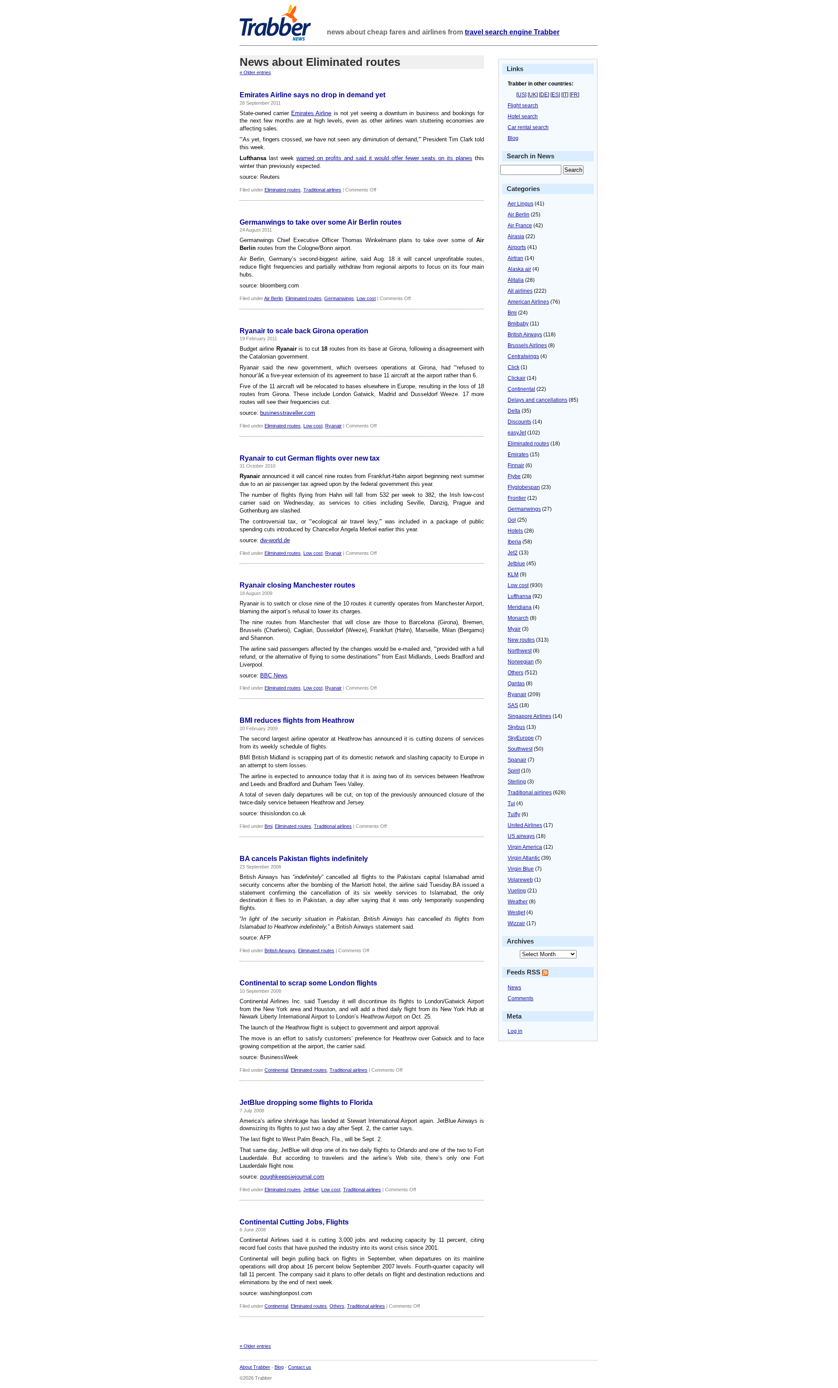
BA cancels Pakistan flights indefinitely (304, 858)
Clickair (516, 378)
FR (574, 95)
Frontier (517, 498)
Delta (514, 411)
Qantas (516, 683)
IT (565, 95)
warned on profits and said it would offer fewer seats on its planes (384, 158)
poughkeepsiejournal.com (292, 1176)
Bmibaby (518, 324)
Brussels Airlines (527, 345)
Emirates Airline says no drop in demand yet (312, 95)
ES (555, 95)
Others (337, 1306)
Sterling (517, 782)
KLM (513, 574)
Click (513, 367)
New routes (521, 640)
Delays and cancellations (537, 400)
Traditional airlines (322, 189)
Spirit (514, 771)
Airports (517, 247)
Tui (511, 803)
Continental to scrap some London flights (308, 983)
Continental (276, 1070)
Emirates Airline (311, 113)
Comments (520, 998)
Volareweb (520, 880)
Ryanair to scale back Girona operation (304, 331)
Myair (514, 629)
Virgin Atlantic (524, 858)
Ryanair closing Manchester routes (297, 585)
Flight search (523, 106)
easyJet (517, 433)
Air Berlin (273, 298)
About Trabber (255, 1367)
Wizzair (516, 923)
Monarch (518, 618)
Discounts (519, 422)
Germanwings (339, 298)
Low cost (366, 298)
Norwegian (521, 662)
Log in (515, 1031)
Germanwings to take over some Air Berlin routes (321, 222)
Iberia (514, 542)
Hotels (515, 531)
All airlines (520, 291)
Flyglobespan (524, 487)
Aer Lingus (520, 204)
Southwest (520, 749)
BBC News (274, 675)
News (514, 988)
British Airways (279, 950)
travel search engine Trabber (512, 32)
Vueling (517, 891)
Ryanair (333, 425)
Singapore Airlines (529, 716)
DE (544, 95)
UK (532, 95)
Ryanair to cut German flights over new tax (310, 458)
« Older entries (255, 72)
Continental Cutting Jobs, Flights (294, 1222)
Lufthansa (519, 596)
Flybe (514, 476)
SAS (513, 705)
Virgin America (525, 847)
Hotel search (523, 116)
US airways (521, 836)
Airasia (516, 236)
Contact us (299, 1367)
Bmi (268, 826)
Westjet (516, 912)
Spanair (517, 760)
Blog (513, 138)
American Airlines (528, 302)
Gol (512, 520)
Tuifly (514, 814)
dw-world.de (275, 540)
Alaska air (519, 269)
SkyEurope (521, 738)
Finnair (516, 465)
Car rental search (528, 127)
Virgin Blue (521, 869)
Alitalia (516, 280)
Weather (518, 902)
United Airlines (525, 825)
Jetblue (311, 1189)
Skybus (516, 727)
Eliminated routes (282, 189)
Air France (520, 225)
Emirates (518, 454)
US (521, 95)
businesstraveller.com (287, 413)
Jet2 (513, 553)
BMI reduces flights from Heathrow (297, 720)
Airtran (515, 258)
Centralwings (523, 356)
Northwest (520, 651)
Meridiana (520, 607)
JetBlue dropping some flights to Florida (306, 1102)
